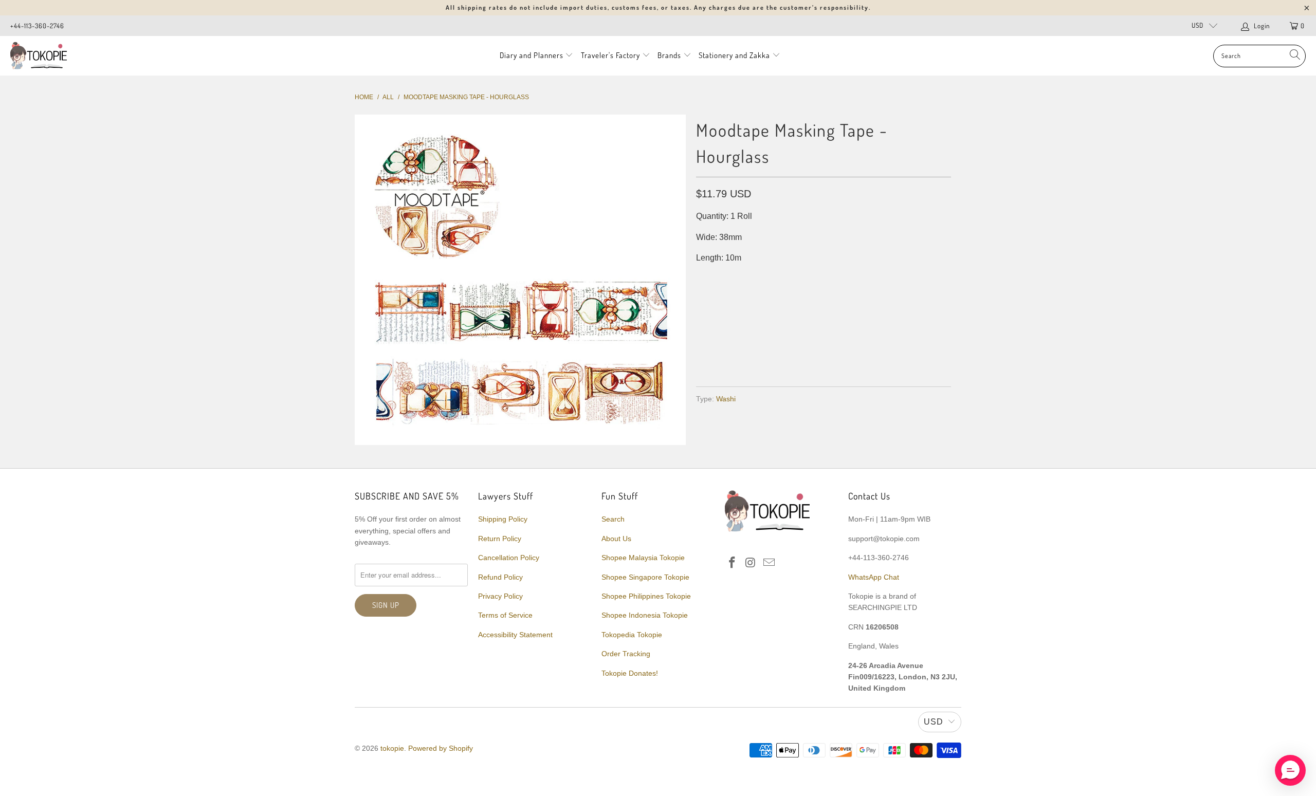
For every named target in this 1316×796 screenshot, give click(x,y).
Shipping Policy (502, 519)
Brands (669, 55)
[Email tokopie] (769, 563)
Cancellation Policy (508, 557)
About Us (616, 538)
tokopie (392, 748)
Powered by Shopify (440, 748)
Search (613, 519)
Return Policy (499, 538)
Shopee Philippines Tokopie (646, 596)
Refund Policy (500, 577)
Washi (726, 399)
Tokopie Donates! (629, 673)
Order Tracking (625, 654)
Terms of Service (505, 615)
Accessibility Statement (515, 635)
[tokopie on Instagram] (751, 563)
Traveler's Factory (611, 55)
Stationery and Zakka (734, 55)
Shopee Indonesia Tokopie (644, 615)
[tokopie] (38, 55)
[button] (1290, 770)
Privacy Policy (500, 596)
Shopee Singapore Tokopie (645, 577)
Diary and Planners (531, 55)
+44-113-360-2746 (37, 26)
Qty (703, 279)
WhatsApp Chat (873, 577)
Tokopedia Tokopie (631, 635)
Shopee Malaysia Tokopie (643, 557)
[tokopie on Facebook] (732, 563)
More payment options (885, 353)
